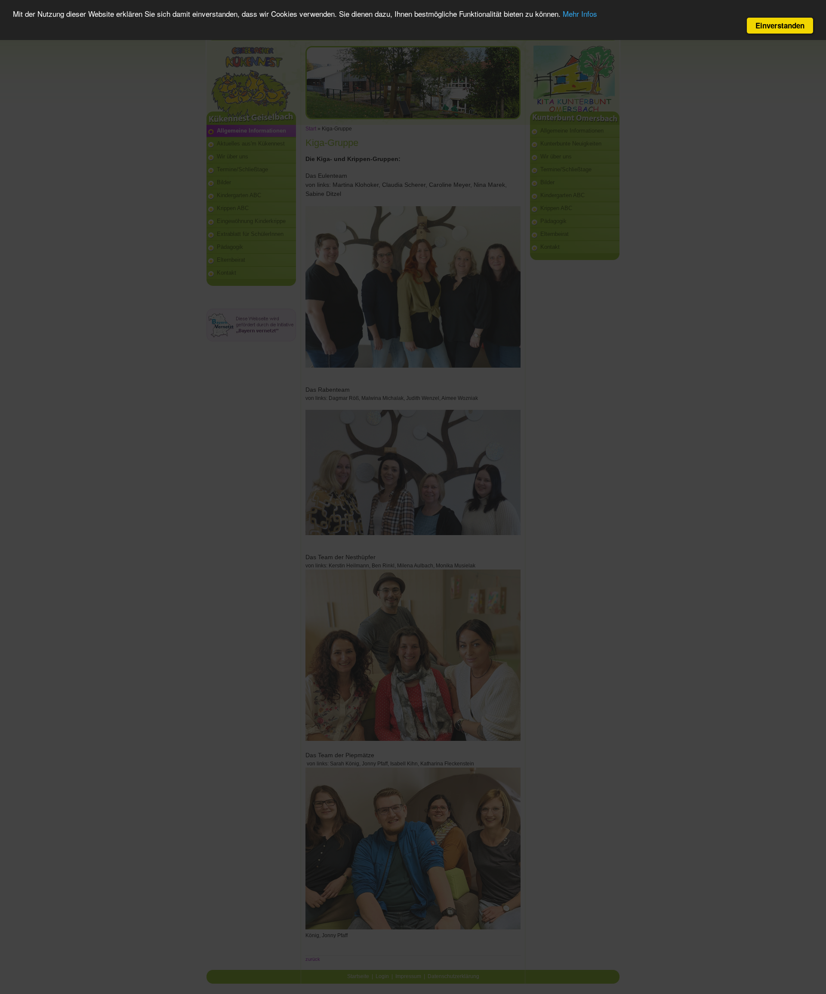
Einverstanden (779, 25)
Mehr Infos (580, 14)
